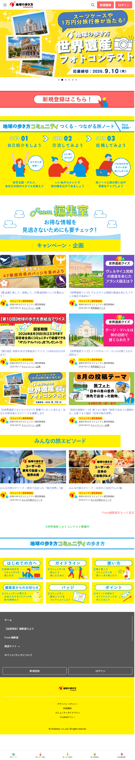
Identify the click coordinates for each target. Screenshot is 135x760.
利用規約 (67, 708)
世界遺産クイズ (98, 307)
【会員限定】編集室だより (19, 628)
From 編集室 (11, 637)
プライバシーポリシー (67, 703)
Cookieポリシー (67, 716)
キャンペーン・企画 (31, 307)
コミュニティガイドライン (67, 712)
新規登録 (105, 5)
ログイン (123, 5)
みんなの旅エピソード (32, 499)
